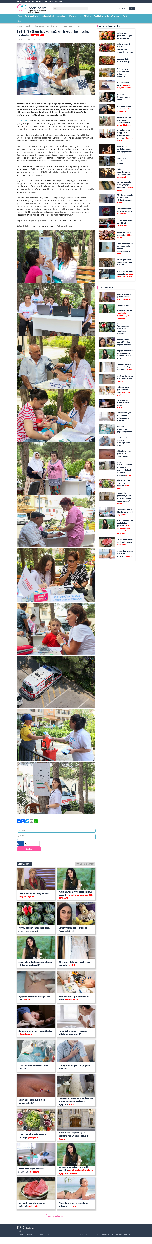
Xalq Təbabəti (104, 1234)
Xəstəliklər (61, 16)
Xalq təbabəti (48, 16)
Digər (20, 21)
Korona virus (75, 16)
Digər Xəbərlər (24, 864)
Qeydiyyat (123, 8)
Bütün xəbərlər (56, 1216)
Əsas (20, 16)
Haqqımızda (49, 1)
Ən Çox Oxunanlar (85, 864)
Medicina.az (22, 120)
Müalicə (87, 16)
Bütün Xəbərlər (32, 16)
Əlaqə (41, 1)
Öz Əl (125, 16)
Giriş (132, 8)
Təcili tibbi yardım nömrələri (106, 16)
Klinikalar (95, 1234)
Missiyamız (58, 1)
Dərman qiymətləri (31, 1)
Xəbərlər (20, 26)
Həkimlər (20, 1)
